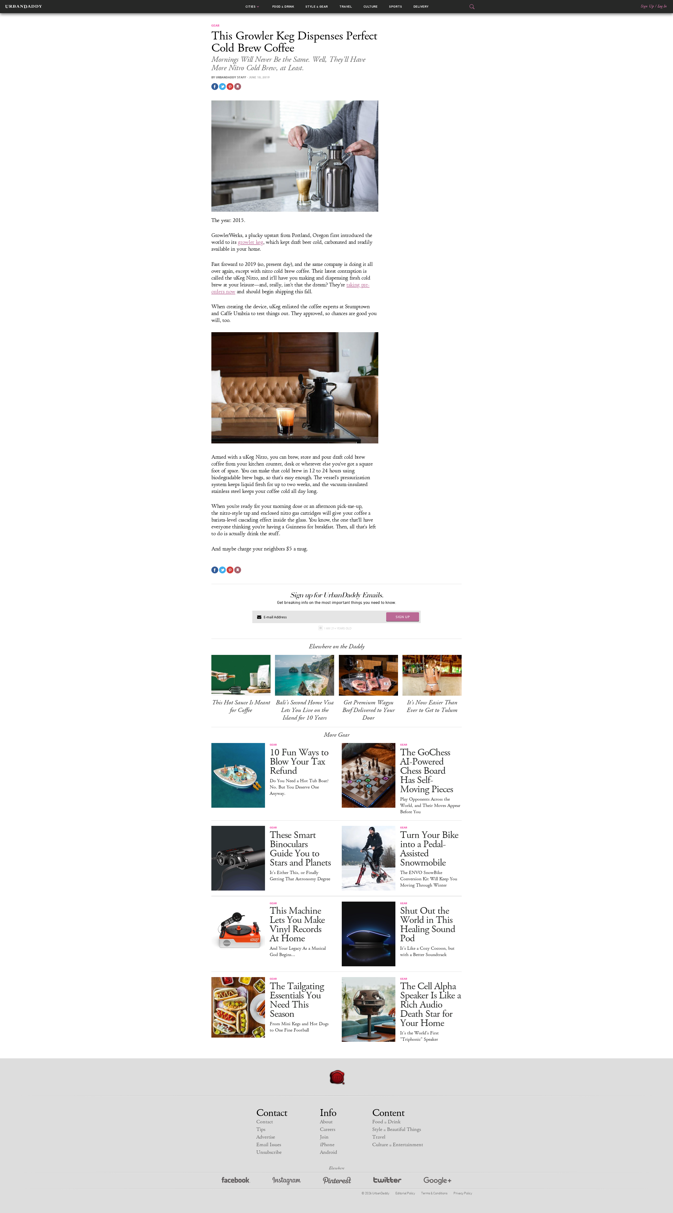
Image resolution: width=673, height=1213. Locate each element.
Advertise (265, 1137)
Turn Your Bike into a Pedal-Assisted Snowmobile (429, 849)
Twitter (387, 1181)
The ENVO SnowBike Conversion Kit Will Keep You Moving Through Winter (428, 879)
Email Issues (268, 1144)
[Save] (237, 86)
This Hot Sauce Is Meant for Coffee (241, 706)
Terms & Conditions (434, 1193)
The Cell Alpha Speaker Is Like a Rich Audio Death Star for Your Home (430, 1005)
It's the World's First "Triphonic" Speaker (419, 1036)
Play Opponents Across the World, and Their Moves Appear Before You (430, 805)
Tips (260, 1129)
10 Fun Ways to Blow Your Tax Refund (299, 761)
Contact (264, 1121)
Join (324, 1137)
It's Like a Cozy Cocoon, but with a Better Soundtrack (427, 951)
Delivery (421, 6)
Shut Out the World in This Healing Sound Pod (427, 924)
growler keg (250, 242)
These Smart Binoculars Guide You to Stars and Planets (300, 849)
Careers (327, 1129)
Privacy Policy (462, 1193)
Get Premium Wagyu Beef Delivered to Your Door (368, 710)
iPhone (327, 1144)
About (326, 1121)
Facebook (236, 1181)
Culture (371, 6)
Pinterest (337, 1181)
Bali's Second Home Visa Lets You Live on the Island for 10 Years (305, 710)
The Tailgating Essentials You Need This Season (297, 1000)
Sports (395, 6)
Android (328, 1152)
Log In (662, 6)
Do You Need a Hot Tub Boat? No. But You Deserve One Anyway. (299, 787)
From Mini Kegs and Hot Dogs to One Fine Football (299, 1027)
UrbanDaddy (23, 6)
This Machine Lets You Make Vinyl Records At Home (297, 924)
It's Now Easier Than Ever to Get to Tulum (432, 706)
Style (316, 6)
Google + (437, 1181)
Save (230, 86)
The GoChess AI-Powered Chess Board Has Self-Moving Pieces (426, 771)
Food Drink (283, 6)
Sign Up (647, 6)
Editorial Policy (405, 1193)
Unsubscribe (269, 1152)
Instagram (286, 1181)
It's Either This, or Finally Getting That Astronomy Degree (300, 876)
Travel (345, 6)
